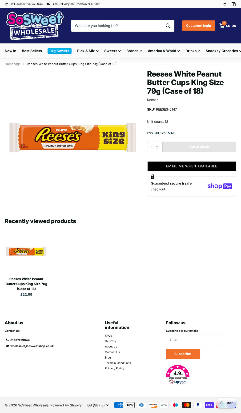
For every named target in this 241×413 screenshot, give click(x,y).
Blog (108, 357)
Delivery (110, 341)
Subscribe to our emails (182, 330)
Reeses (152, 100)
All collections (88, 56)
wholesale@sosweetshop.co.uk (32, 346)
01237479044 (20, 340)
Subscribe (183, 354)
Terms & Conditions (118, 363)
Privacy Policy (114, 368)
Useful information (117, 325)
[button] (158, 143)
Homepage (13, 64)
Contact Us (112, 352)
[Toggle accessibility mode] (234, 4)
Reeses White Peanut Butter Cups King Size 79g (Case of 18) (26, 284)
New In (10, 51)
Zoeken (167, 26)
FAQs (108, 335)
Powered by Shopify (66, 405)
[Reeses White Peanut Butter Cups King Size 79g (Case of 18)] (26, 251)
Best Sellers (32, 51)
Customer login (198, 25)
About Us (111, 346)
